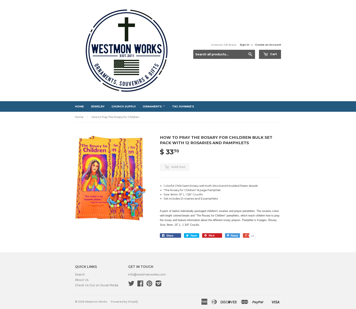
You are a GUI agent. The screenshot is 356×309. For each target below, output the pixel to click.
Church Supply (123, 106)
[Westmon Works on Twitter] (131, 285)
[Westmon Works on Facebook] (140, 285)
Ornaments (153, 106)
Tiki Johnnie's (183, 106)
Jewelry (97, 106)
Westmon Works (96, 301)
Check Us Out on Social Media (96, 285)
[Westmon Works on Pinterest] (149, 285)
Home (79, 106)
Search (80, 274)
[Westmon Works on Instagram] (158, 285)
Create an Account (268, 44)
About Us (81, 280)
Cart (273, 54)
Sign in (244, 44)
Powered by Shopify (124, 301)
